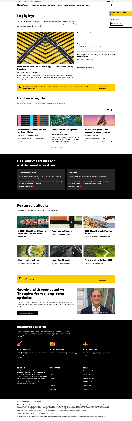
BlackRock (19, 1)
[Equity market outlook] (33, 256)
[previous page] (19, 147)
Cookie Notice (87, 385)
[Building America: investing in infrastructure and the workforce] (96, 58)
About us (52, 385)
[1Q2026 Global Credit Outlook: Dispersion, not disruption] (33, 228)
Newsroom (53, 378)
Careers (52, 374)
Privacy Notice (87, 374)
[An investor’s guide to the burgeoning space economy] (99, 130)
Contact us (53, 389)
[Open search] (111, 5)
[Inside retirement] (96, 35)
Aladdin (31, 1)
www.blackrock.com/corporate (26, 383)
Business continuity (88, 378)
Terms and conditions (89, 371)
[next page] (47, 147)
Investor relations (55, 382)
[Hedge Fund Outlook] (66, 257)
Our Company (38, 1)
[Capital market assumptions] (66, 130)
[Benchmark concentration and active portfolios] (33, 130)
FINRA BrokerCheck (88, 382)
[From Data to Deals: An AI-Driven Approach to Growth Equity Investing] (45, 72)
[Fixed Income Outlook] (66, 227)
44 (43, 147)
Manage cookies (87, 389)
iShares (25, 1)
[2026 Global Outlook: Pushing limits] (99, 228)
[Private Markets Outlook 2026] (99, 256)
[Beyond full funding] (96, 46)
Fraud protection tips (56, 371)
